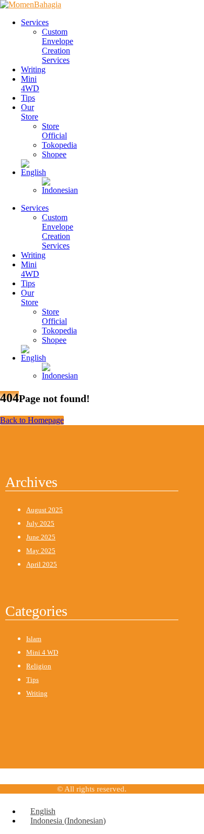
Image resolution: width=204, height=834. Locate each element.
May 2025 (40, 551)
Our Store (29, 112)
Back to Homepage (32, 420)
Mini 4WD (30, 83)
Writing (33, 69)
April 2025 (41, 564)
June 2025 (40, 537)
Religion (38, 666)
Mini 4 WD (42, 652)
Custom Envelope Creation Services (57, 45)
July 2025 (40, 523)
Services (35, 22)
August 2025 (44, 510)
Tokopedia (59, 144)
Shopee (54, 154)
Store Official (54, 131)
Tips (28, 97)
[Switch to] (33, 172)
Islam (33, 639)
